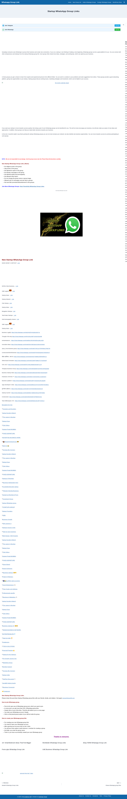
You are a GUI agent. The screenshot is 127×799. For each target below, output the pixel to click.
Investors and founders (9, 409)
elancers (6, 691)
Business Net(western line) (10, 482)
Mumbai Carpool (7, 667)
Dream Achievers (7, 568)
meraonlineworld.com (68, 698)
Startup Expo (6, 421)
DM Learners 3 (7, 523)
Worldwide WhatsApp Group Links (54, 743)
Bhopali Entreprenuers (10, 441)
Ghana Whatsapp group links (113, 784)
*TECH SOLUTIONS (9, 646)
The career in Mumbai (9, 417)
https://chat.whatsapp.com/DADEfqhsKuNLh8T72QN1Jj (29, 400)
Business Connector (8, 687)
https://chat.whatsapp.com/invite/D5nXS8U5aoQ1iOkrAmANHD (28, 344)
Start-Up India (7, 638)
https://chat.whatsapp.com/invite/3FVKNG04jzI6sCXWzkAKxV (33, 352)
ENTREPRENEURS (8, 634)
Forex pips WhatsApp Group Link (13, 749)
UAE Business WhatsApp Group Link (55, 749)
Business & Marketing (9, 597)
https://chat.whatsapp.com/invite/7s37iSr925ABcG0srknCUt (27, 388)
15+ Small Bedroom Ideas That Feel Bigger (16, 743)
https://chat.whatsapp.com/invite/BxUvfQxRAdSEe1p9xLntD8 (27, 340)
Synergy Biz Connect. (9, 450)
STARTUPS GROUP (9, 507)
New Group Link (77, 2)
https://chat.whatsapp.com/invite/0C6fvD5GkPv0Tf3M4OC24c (25, 397)
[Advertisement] (61, 41)
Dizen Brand (6, 564)
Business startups (8, 572)
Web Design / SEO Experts (10, 536)
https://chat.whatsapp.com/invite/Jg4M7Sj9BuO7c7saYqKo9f (31, 360)
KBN (4, 515)
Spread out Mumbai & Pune (10, 495)
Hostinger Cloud (42, 796)
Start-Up (4, 446)
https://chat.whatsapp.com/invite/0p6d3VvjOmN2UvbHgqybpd (32, 368)
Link (19, 263)
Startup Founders (7, 511)
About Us (81, 796)
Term (101, 796)
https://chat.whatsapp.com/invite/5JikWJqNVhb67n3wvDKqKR (30, 372)
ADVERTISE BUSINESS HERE (11, 437)
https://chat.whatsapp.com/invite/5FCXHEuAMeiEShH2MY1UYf (25, 364)
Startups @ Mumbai (8, 478)
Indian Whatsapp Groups (89, 2)
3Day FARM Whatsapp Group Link (95, 743)
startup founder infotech (9, 413)
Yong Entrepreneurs (8, 585)
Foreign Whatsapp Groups (104, 2)
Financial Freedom (7, 650)
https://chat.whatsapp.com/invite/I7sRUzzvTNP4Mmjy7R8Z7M (33, 348)
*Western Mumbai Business (11, 491)
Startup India (6, 675)
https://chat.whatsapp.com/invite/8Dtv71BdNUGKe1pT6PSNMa (28, 392)
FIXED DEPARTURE (9, 433)
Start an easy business (9, 531)
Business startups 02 (8, 626)
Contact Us (88, 796)
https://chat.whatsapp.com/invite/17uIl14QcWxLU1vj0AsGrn (30, 376)
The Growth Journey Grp (9, 658)
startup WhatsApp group (9, 503)
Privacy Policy (107, 796)
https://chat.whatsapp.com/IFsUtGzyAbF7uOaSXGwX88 (27, 336)
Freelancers (5, 642)
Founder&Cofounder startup (10, 486)
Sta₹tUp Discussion (8, 679)
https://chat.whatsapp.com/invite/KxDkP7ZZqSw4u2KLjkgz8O (29, 380)
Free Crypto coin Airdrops (10, 589)
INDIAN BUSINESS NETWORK (12, 630)
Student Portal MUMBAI (9, 429)
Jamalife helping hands (9, 683)
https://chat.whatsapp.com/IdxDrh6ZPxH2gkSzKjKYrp (26, 332)
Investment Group (8, 499)
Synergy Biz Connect (9, 671)
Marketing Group (7, 662)
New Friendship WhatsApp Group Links (32, 186)
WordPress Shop (117, 2)
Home (69, 2)
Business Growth (7, 519)
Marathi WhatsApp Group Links (10, 784)
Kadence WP (28, 796)
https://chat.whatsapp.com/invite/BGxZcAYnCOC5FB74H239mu (32, 384)
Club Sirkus (6, 425)
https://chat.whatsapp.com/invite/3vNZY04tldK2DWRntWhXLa (30, 356)
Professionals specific (8, 593)
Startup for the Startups (9, 654)
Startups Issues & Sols (8, 527)
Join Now (117, 25)
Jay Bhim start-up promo (13, 581)
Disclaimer (95, 796)
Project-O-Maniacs (7, 576)
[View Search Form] (124, 2)
